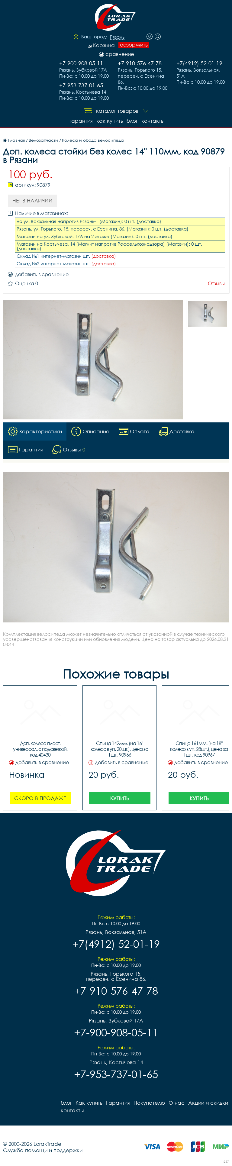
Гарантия (81, 121)
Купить (119, 798)
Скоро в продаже (40, 798)
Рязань (117, 37)
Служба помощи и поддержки (42, 1150)
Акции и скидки (208, 1103)
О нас (177, 1103)
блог (132, 121)
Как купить (109, 121)
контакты (152, 121)
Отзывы (216, 283)
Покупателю (149, 1103)
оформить (134, 45)
